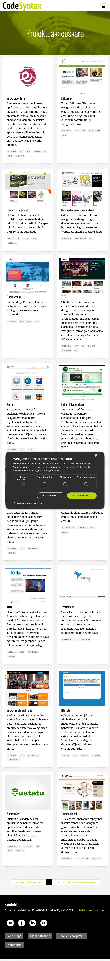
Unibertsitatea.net (17, 210)
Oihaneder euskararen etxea (77, 210)
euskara (12, 151)
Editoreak (66, 98)
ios (28, 151)
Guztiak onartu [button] (81, 495)
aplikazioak (40, 151)
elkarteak (80, 131)
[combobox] (96, 455)
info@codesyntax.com (90, 910)
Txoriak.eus (67, 606)
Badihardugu (14, 296)
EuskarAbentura (16, 98)
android (20, 156)
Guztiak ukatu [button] (50, 495)
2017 (76, 350)
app (21, 151)
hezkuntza (13, 238)
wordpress (94, 131)
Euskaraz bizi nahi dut (19, 710)
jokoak (65, 755)
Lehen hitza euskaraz (73, 404)
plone (26, 238)
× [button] (100, 455)
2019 (10, 156)
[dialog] (54, 480)
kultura (96, 859)
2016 (22, 652)
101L (9, 606)
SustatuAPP (13, 813)
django (91, 346)
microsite (33, 652)
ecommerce (14, 760)
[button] (28, 503)
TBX (63, 296)
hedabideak (68, 528)
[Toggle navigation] (104, 6)
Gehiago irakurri (51, 470)
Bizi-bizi (66, 710)
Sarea (10, 404)
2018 (64, 135)
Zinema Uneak (69, 813)
